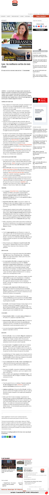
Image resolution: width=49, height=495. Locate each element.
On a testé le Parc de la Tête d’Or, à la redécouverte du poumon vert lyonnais (40, 66)
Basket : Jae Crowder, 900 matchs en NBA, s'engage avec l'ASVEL (40, 162)
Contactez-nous (4, 489)
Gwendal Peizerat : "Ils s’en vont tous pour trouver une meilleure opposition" (9, 484)
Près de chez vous (15, 16)
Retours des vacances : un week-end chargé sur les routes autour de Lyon (39, 167)
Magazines (41, 14)
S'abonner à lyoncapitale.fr (41, 16)
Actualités (3, 16)
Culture (21, 16)
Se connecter (30, 14)
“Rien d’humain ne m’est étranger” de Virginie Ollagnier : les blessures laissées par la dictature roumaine (40, 142)
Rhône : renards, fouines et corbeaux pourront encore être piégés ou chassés (40, 75)
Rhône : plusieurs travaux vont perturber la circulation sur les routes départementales (40, 153)
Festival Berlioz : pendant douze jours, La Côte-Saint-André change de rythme (8, 471)
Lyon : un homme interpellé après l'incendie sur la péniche (39, 158)
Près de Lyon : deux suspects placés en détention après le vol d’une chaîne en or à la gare (28, 463)
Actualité (6, 480)
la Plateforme (20, 384)
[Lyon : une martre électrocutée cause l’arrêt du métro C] (20, 477)
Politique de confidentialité (22, 489)
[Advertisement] (16, 81)
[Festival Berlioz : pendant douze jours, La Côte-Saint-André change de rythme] (8, 468)
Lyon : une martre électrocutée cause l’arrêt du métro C (39, 71)
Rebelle (13, 163)
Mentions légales (11, 489)
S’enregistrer (36, 14)
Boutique (45, 14)
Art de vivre (27, 16)
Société (8, 16)
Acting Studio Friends (14, 191)
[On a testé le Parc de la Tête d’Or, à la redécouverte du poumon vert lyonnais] (20, 471)
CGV (15, 489)
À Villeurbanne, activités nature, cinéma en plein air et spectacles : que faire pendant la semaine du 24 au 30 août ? (40, 130)
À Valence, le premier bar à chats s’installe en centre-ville (39, 147)
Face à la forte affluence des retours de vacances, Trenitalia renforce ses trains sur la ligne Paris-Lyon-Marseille (40, 136)
